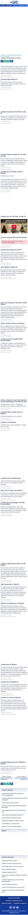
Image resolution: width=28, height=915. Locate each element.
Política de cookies (7, 903)
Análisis (21, 5)
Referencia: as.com (5, 409)
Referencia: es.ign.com (5, 247)
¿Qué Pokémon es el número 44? (11, 823)
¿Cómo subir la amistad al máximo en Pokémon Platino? (14, 876)
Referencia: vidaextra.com (6, 123)
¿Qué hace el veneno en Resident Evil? (20, 778)
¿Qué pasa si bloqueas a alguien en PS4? (13, 820)
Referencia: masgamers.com (6, 773)
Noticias (9, 5)
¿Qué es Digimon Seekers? (9, 869)
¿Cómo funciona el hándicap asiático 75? (13, 815)
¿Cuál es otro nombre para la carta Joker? (13, 887)
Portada (3, 5)
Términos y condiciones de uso (14, 900)
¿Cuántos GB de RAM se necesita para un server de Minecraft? (13, 794)
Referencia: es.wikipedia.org (6, 169)
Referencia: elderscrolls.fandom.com (8, 500)
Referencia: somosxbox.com (6, 89)
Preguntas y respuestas (19, 903)
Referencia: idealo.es (5, 430)
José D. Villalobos (5, 56)
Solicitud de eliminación (6, 75)
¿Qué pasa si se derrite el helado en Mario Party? (13, 891)
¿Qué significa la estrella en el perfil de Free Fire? (14, 811)
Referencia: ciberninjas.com (6, 515)
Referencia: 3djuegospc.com (6, 488)
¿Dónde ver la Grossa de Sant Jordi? (11, 863)
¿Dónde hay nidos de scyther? (10, 860)
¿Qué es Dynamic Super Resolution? (11, 818)
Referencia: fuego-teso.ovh (6, 321)
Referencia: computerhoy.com (7, 679)
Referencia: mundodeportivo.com (8, 77)
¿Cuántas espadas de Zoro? (9, 872)
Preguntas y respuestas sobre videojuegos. (11, 55)
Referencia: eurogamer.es (6, 352)
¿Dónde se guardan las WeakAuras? (7, 778)
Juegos (15, 5)
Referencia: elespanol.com (6, 264)
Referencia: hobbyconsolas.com (7, 695)
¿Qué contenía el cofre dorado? (10, 802)
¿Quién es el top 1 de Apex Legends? (12, 826)
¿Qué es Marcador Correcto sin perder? (12, 866)
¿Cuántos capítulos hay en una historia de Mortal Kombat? (13, 880)
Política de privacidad (14, 898)
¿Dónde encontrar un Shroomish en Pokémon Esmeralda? (14, 806)
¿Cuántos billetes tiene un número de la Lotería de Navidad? (14, 799)
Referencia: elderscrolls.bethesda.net (8, 278)
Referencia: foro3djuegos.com (7, 419)
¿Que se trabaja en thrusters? (10, 884)
